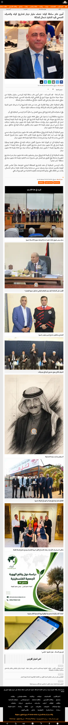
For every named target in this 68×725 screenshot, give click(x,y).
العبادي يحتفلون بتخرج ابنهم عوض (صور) (51, 335)
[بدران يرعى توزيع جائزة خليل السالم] (34, 215)
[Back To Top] (63, 724)
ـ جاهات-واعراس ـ (22, 696)
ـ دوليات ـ (39, 696)
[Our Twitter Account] (41, 724)
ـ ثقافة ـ (26, 706)
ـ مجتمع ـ (58, 700)
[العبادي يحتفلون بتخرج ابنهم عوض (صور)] (34, 312)
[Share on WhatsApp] (49, 82)
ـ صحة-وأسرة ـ (50, 710)
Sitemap (12, 719)
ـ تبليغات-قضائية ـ (13, 700)
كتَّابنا (60, 9)
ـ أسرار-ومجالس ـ (25, 700)
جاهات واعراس (33, 7)
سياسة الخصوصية (42, 719)
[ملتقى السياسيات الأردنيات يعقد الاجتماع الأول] (34, 525)
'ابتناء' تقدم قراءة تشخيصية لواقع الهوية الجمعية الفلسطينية (45, 614)
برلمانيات (41, 7)
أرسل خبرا (8, 9)
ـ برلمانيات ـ (32, 696)
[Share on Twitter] (57, 82)
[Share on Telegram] (45, 82)
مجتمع (21, 7)
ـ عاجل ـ (33, 710)
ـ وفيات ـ (12, 696)
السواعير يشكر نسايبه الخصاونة (54, 457)
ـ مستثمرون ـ (28, 703)
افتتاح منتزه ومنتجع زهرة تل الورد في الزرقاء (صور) (49, 501)
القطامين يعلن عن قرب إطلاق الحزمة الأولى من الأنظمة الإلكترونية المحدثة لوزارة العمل (42, 677)
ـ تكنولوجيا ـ (40, 710)
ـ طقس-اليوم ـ (25, 710)
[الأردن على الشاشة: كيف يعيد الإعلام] (34, 265)
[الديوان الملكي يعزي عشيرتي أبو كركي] (34, 353)
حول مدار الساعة (42, 9)
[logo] (64, 3)
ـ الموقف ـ (51, 703)
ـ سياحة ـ (58, 710)
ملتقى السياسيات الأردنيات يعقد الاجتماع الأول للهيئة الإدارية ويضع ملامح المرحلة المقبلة (38, 550)
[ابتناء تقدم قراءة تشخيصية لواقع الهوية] (34, 581)
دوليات (46, 7)
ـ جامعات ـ (13, 703)
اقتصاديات (53, 7)
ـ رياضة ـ (20, 706)
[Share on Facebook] (61, 82)
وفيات (26, 7)
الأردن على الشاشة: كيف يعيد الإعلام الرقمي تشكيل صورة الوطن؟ (44, 291)
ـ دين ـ (32, 706)
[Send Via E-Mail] (53, 82)
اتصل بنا (25, 9)
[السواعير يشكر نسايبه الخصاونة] (34, 414)
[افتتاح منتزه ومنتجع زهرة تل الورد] (34, 478)
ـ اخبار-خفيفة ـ (12, 706)
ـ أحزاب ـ (44, 703)
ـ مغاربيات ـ (38, 706)
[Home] (66, 7)
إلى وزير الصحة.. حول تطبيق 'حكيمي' (52, 652)
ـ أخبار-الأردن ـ (57, 696)
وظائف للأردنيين (13, 7)
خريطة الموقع (20, 719)
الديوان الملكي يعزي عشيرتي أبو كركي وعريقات (50, 372)
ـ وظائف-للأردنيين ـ (48, 700)
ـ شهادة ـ (20, 703)
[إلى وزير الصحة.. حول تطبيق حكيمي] (34, 632)
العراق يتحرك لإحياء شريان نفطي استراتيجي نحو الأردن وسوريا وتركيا (46, 684)
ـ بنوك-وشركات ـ (56, 706)
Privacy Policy (30, 719)
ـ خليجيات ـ (47, 706)
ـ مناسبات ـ (37, 703)
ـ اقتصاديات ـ (47, 696)
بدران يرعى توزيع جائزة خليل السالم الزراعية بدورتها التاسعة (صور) (44, 240)
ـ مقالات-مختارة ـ (36, 700)
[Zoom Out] (48, 89)
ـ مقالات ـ (58, 703)
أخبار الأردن (60, 7)
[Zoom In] (53, 89)
